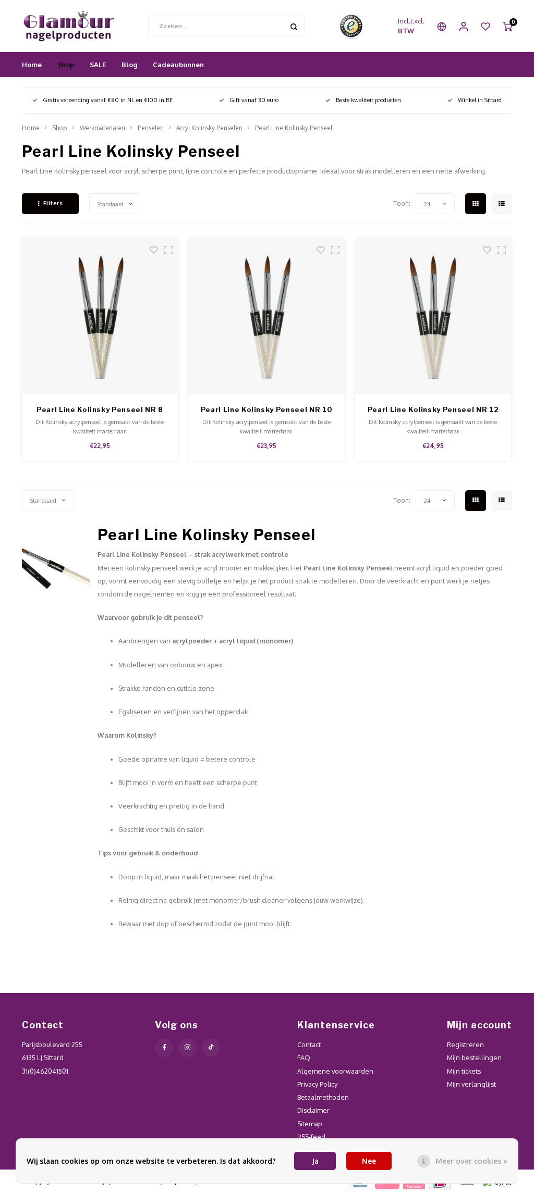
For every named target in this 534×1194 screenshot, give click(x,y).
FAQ (303, 1057)
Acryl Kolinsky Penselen (209, 128)
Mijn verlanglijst (471, 1084)
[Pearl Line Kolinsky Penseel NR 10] (266, 316)
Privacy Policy (317, 1084)
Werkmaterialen (102, 128)
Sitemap (309, 1124)
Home (32, 64)
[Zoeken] (294, 26)
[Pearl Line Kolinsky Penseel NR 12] (433, 316)
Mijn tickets (464, 1071)
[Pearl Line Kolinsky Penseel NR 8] (100, 316)
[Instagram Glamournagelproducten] (187, 1048)
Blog (129, 64)
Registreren (465, 1044)
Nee (369, 1160)
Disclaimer (313, 1110)
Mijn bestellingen (474, 1057)
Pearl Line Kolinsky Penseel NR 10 (266, 409)
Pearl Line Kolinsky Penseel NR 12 (433, 409)
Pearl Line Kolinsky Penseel (293, 128)
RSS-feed (311, 1137)
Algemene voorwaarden (335, 1071)
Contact (309, 1044)
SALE (98, 64)
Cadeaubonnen (178, 64)
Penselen (151, 128)
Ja (315, 1160)
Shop (65, 64)
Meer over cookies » (471, 1160)
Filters (53, 203)
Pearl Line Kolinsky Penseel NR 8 (100, 409)
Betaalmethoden (323, 1097)
